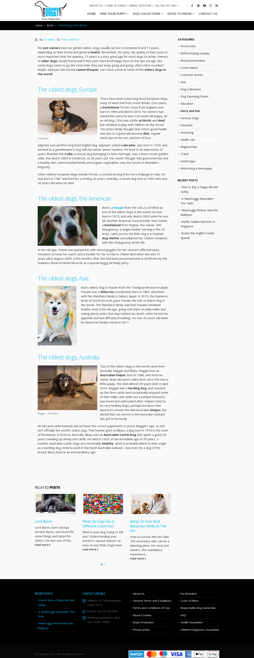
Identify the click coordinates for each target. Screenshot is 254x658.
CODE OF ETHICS (116, 5)
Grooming (187, 132)
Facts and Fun (70, 39)
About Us (138, 593)
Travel (185, 154)
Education (187, 103)
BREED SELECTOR (140, 5)
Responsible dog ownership (198, 608)
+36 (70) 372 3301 (165, 5)
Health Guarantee (192, 622)
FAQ (183, 615)
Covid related (189, 68)
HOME (91, 13)
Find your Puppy (113, 13)
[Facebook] (192, 5)
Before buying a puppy (195, 53)
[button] (101, 564)
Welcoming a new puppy (196, 168)
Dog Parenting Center (195, 96)
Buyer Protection (143, 622)
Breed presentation (193, 60)
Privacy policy (141, 629)
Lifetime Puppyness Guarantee (200, 629)
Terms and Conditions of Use (151, 608)
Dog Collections (146, 13)
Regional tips (189, 147)
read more (42, 545)
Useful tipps (188, 161)
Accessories (188, 46)
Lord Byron (43, 521)
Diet (183, 82)
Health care (188, 140)
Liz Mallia (49, 39)
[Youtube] (204, 5)
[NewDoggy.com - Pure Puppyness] (50, 10)
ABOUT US (96, 5)
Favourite (187, 125)
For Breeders (189, 593)
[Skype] (216, 5)
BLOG (50, 25)
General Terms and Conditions (152, 601)
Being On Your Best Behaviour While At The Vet (148, 526)
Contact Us (208, 13)
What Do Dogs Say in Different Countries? (98, 523)
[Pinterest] (198, 5)
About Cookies (142, 615)
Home (39, 25)
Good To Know (179, 13)
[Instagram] (210, 5)
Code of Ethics (190, 601)
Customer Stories (192, 75)
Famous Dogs (190, 118)
